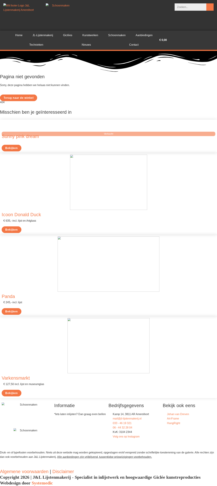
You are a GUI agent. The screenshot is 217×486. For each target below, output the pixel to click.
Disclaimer (63, 471)
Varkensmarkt (16, 378)
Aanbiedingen (144, 35)
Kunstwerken (90, 35)
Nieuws (86, 44)
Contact (134, 44)
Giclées (67, 35)
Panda (8, 296)
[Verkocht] (108, 126)
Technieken (36, 44)
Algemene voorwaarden (24, 471)
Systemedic (42, 483)
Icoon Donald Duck (21, 214)
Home (19, 35)
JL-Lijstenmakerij (43, 35)
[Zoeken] (210, 7)
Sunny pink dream (20, 136)
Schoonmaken (117, 35)
